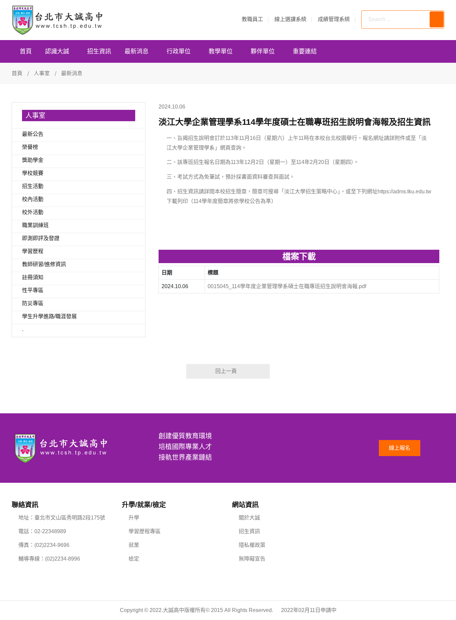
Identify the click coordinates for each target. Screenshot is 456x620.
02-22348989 (50, 531)
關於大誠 (249, 518)
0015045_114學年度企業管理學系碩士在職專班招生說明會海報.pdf (287, 286)
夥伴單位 (263, 51)
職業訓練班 (35, 225)
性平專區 (32, 290)
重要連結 (305, 51)
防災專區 (32, 303)
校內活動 (32, 199)
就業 (134, 545)
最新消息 (137, 51)
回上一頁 (226, 371)
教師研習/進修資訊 (44, 264)
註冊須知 (32, 277)
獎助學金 (32, 160)
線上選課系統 (290, 19)
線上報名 (399, 448)
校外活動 (32, 212)
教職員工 (252, 19)
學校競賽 (32, 173)
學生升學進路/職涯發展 (49, 316)
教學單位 (221, 51)
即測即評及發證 (40, 238)
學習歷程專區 (145, 531)
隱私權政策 (252, 545)
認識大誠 (57, 51)
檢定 (134, 559)
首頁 (26, 51)
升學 (134, 518)
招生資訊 (99, 51)
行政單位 (179, 51)
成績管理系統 (334, 19)
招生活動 (32, 186)
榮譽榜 (30, 147)
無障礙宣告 (252, 559)
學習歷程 (32, 251)
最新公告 (32, 134)
